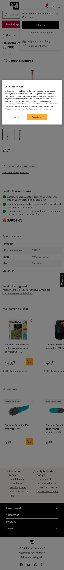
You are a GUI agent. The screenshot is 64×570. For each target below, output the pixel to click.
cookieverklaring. (44, 109)
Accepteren (37, 117)
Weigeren (15, 117)
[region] (32, 102)
